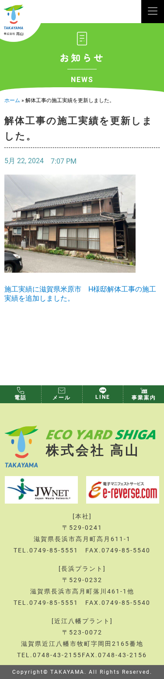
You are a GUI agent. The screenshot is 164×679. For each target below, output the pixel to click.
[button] (153, 11)
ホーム (12, 99)
